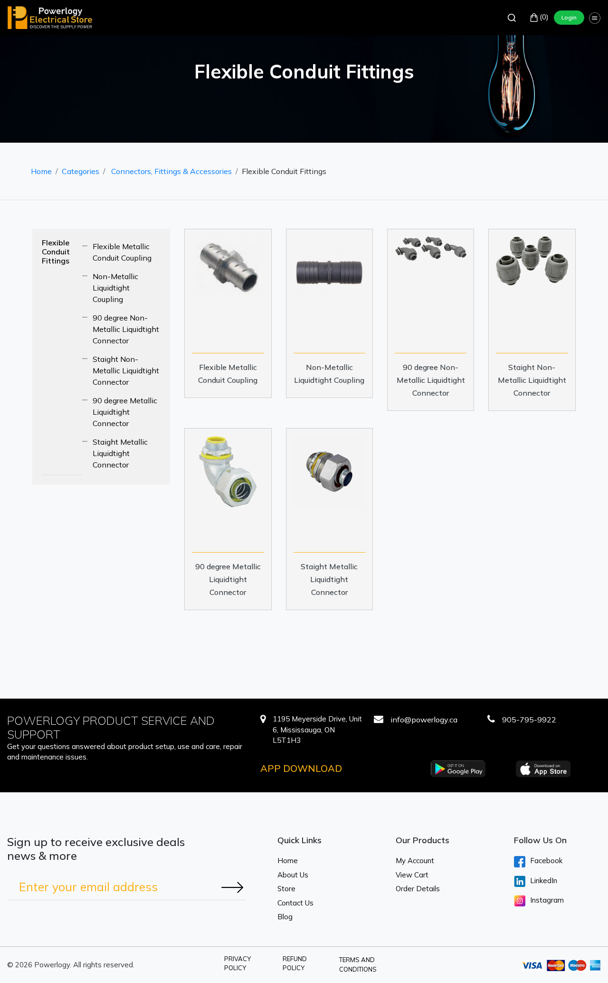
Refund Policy (295, 963)
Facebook (546, 860)
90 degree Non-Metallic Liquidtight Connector (126, 329)
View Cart (412, 874)
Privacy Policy (237, 963)
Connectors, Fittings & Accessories (171, 171)
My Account (415, 860)
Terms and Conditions (358, 964)
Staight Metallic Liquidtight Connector (120, 453)
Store (286, 888)
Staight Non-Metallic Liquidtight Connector (126, 370)
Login (569, 17)
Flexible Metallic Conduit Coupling (122, 252)
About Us (292, 874)
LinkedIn (543, 880)
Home (41, 171)
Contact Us (295, 902)
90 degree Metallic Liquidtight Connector (125, 412)
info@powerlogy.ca (423, 719)
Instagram (547, 900)
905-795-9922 (529, 719)
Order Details (418, 888)
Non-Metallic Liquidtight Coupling (115, 288)
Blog (285, 916)
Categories (80, 171)
